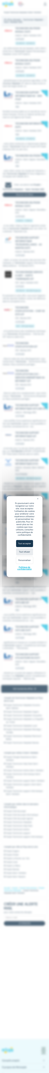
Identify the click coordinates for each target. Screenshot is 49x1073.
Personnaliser (24, 560)
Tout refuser (24, 551)
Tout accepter (24, 543)
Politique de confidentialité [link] (24, 568)
